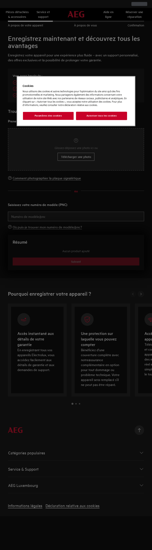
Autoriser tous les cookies (101, 115)
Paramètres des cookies (48, 115)
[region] (76, 101)
